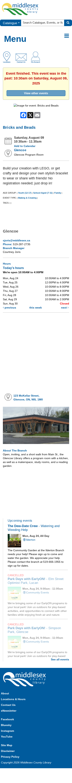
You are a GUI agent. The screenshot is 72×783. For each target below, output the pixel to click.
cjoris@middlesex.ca (16, 240)
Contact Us (8, 704)
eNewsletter (8, 710)
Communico (61, 772)
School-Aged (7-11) (43, 193)
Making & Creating (27, 198)
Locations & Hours (13, 699)
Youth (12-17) (24, 193)
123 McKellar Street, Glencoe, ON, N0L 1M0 (28, 397)
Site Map (6, 745)
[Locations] (8, 56)
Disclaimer (8, 750)
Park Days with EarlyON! (36, 581)
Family (57, 193)
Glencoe (20, 150)
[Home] (20, 8)
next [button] (64, 307)
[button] (66, 36)
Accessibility (44, 772)
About (5, 693)
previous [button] (10, 307)
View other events (36, 93)
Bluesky (6, 725)
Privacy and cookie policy (19, 772)
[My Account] (35, 56)
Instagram (7, 730)
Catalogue (10, 23)
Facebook (7, 719)
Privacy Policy (10, 756)
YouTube (6, 736)
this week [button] (35, 307)
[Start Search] (68, 23)
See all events (60, 659)
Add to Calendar (24, 146)
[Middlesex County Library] (25, 679)
